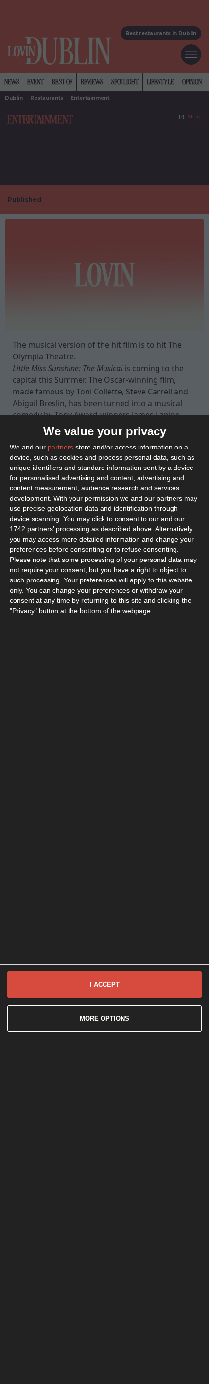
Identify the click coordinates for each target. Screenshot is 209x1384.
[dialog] (104, 899)
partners (60, 447)
